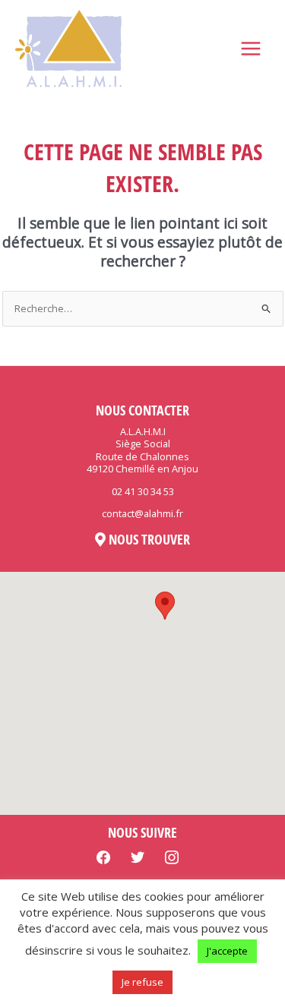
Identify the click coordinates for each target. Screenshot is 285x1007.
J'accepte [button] (227, 951)
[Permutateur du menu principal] (251, 49)
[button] (165, 606)
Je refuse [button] (142, 982)
